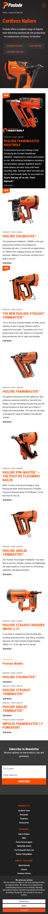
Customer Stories (24, 873)
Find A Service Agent (24, 842)
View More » (9, 186)
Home (5, 13)
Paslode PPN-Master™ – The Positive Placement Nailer (21, 476)
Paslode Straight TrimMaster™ (16, 692)
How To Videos (24, 834)
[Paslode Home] (13, 7)
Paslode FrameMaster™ (21, 391)
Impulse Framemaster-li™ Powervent (23, 725)
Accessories (24, 823)
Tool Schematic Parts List (24, 850)
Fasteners (24, 819)
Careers (24, 869)
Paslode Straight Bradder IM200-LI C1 (24, 627)
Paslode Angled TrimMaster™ (15, 709)
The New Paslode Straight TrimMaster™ (23, 315)
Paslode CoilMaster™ (19, 236)
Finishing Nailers (15, 52)
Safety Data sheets (24, 846)
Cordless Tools (24, 811)
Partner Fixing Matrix (24, 854)
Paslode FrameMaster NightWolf (21, 143)
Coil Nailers (35, 46)
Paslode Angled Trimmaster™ (15, 552)
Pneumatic (24, 815)
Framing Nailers (15, 46)
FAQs (24, 838)
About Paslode (24, 865)
